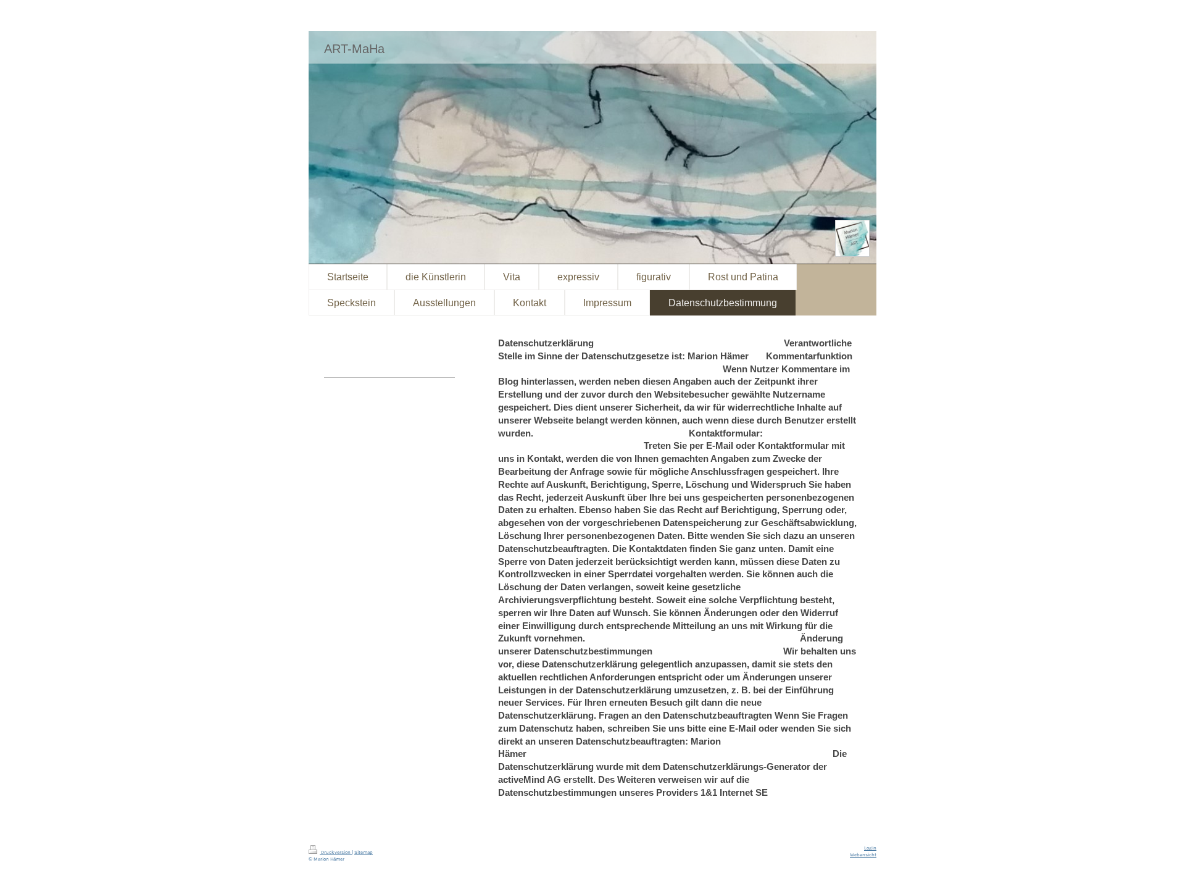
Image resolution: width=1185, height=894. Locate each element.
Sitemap (363, 852)
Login (870, 848)
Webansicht (863, 855)
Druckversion (336, 852)
